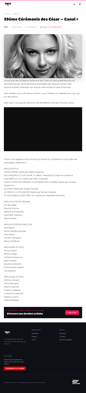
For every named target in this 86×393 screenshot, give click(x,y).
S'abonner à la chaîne (15, 368)
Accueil (7, 14)
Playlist (34, 337)
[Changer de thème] (74, 4)
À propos (62, 333)
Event (34, 340)
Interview (35, 333)
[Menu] (80, 4)
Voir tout (72, 312)
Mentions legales (65, 340)
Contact (62, 337)
